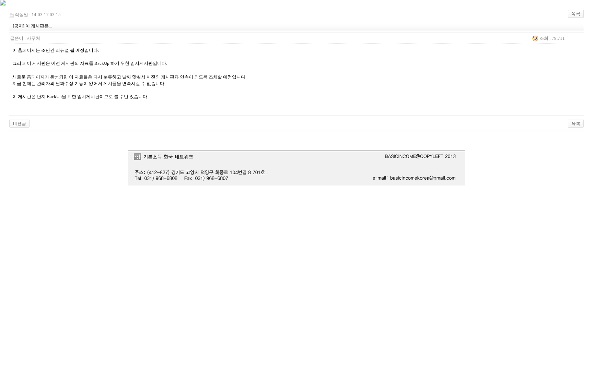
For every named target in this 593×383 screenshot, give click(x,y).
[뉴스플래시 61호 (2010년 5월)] (19, 122)
